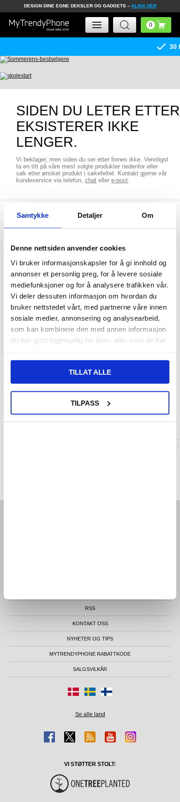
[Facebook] (49, 736)
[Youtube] (110, 736)
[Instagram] (130, 736)
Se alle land (90, 714)
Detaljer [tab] (90, 215)
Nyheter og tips (90, 638)
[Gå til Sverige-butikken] (90, 691)
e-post (119, 180)
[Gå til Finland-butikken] (106, 691)
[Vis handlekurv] (156, 25)
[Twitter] (69, 736)
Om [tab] (147, 215)
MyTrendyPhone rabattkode (90, 654)
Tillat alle (90, 372)
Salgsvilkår (90, 669)
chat (90, 180)
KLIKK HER (144, 5)
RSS (90, 608)
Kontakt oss (90, 623)
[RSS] (90, 736)
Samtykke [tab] (32, 215)
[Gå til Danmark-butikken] (73, 691)
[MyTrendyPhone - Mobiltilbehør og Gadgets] (39, 24)
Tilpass (85, 403)
